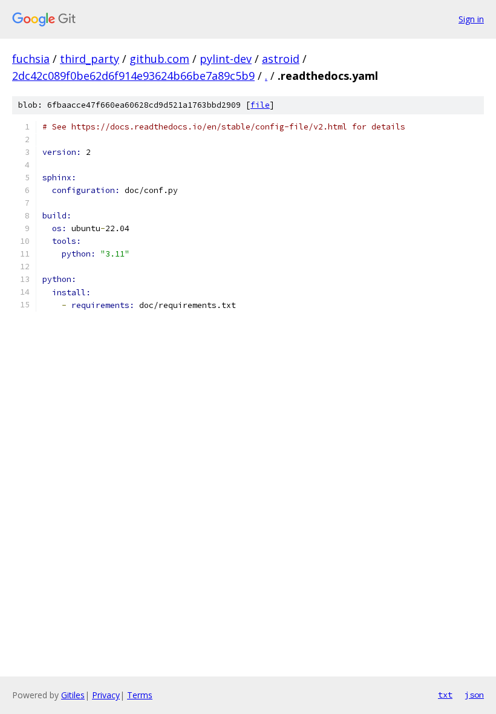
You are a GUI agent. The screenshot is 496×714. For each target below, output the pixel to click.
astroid (280, 58)
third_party (89, 58)
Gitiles (73, 695)
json (474, 694)
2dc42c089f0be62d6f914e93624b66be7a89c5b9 (133, 75)
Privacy (106, 695)
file (260, 105)
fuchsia (31, 58)
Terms (139, 695)
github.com (159, 58)
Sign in (471, 19)
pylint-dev (226, 58)
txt (445, 694)
